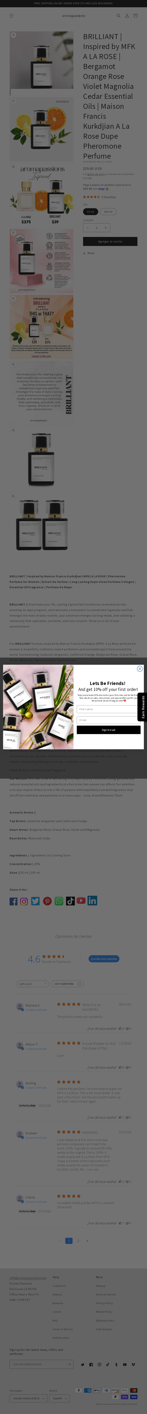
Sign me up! (109, 730)
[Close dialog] (140, 669)
